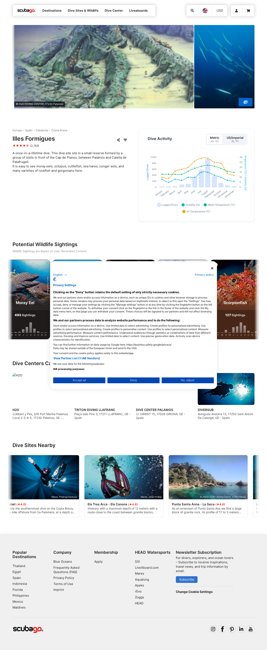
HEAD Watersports (152, 552)
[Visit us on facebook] (223, 629)
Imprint (58, 590)
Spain (28, 130)
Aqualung (142, 579)
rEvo (138, 591)
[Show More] (245, 102)
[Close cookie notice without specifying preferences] (212, 268)
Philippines (21, 595)
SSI (137, 562)
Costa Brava (59, 130)
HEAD (139, 603)
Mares (139, 573)
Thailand (19, 566)
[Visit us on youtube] (251, 629)
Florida (18, 590)
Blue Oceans (62, 562)
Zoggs (139, 597)
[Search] (192, 10)
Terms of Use (63, 584)
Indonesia (20, 584)
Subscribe (186, 579)
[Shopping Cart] (248, 11)
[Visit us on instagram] (213, 629)
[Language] (205, 10)
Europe (17, 130)
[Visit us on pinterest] (232, 629)
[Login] (236, 11)
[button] (60, 274)
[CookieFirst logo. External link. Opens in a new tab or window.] (54, 279)
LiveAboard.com (147, 568)
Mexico (18, 602)
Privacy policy (204, 274)
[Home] (26, 10)
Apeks (139, 585)
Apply (98, 562)
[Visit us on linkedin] (241, 629)
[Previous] (14, 300)
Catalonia (42, 130)
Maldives (19, 607)
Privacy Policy (63, 578)
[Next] (253, 300)
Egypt (17, 572)
